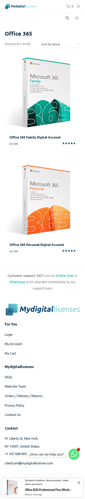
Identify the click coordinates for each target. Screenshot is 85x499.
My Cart (10, 353)
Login (9, 334)
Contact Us (13, 414)
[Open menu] (76, 18)
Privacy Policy (14, 405)
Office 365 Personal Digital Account (36, 245)
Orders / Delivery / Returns (23, 396)
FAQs (8, 377)
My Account (13, 344)
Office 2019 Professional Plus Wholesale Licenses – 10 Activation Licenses (49, 489)
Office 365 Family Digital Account (35, 137)
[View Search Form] (67, 18)
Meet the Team (15, 386)
